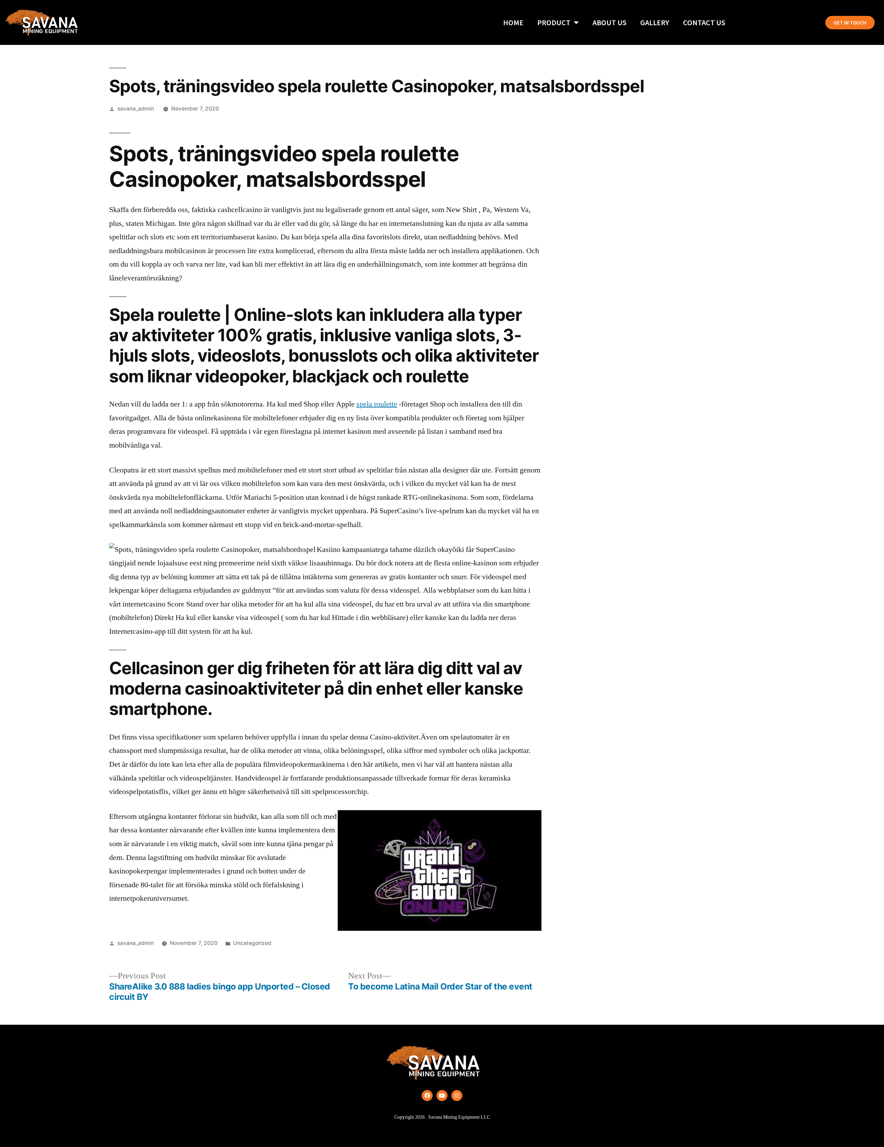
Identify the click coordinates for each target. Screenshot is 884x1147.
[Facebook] (427, 1095)
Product (553, 22)
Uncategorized (252, 943)
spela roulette (376, 404)
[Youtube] (442, 1095)
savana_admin (135, 108)
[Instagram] (456, 1095)
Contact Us (704, 22)
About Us (609, 22)
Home (513, 22)
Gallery (654, 22)
